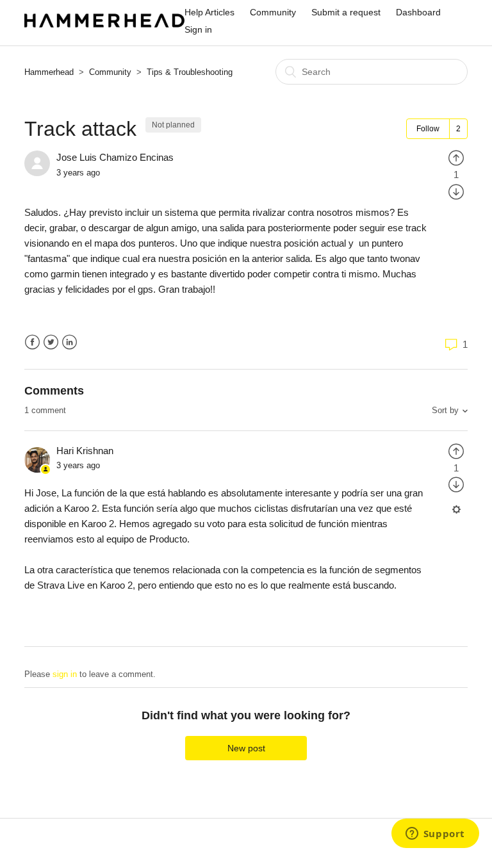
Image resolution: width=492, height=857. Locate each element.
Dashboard (418, 12)
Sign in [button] (198, 29)
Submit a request (346, 12)
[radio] (456, 157)
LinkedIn (70, 342)
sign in (65, 674)
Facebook (32, 342)
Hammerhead (49, 72)
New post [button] (246, 748)
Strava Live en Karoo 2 (85, 585)
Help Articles (209, 12)
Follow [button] (427, 128)
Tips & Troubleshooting (190, 72)
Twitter (51, 342)
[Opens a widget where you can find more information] (435, 835)
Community (273, 12)
